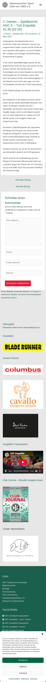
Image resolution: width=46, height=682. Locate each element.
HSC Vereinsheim (9, 595)
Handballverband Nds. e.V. (13, 598)
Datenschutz (25, 679)
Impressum (33, 679)
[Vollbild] (40, 471)
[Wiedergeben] (6, 471)
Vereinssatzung (8, 592)
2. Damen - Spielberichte (13, 34)
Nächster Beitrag (23, 186)
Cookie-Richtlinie (14, 679)
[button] (42, 634)
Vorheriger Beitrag (23, 180)
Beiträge (5, 589)
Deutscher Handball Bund (13, 601)
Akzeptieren (23, 660)
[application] (23, 462)
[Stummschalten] (36, 471)
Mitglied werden (9, 585)
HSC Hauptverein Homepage (14, 582)
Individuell (23, 673)
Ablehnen (23, 667)
